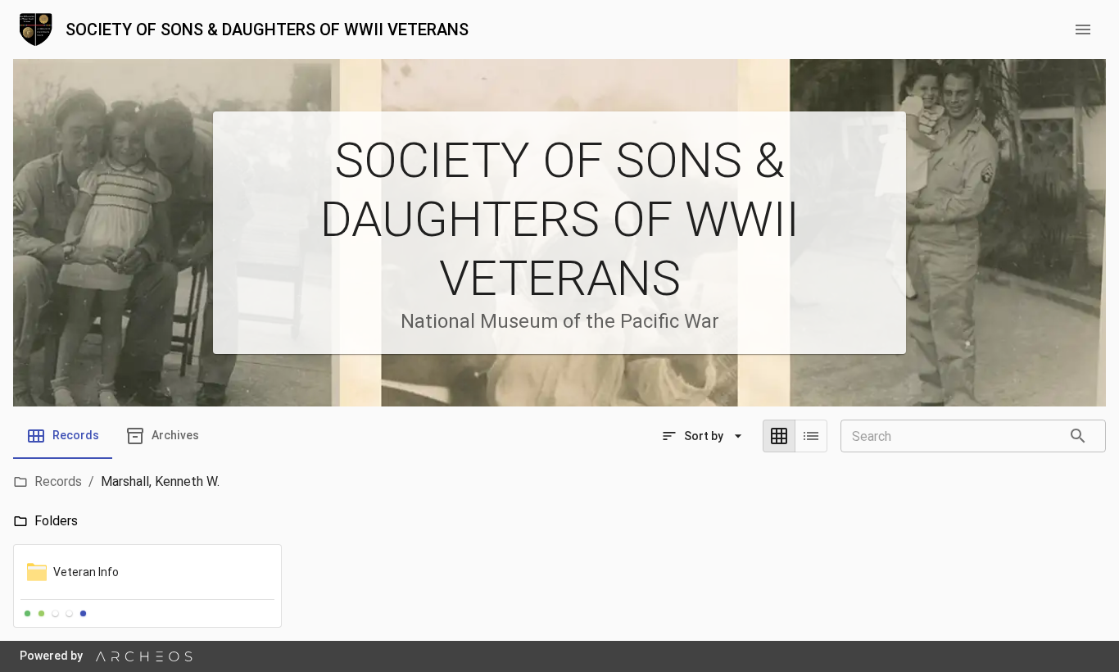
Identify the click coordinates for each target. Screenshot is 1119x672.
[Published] (41, 613)
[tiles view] (779, 436)
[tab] (62, 436)
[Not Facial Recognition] (69, 613)
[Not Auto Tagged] (55, 613)
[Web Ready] (27, 613)
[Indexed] (83, 613)
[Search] (1078, 436)
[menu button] (1083, 29)
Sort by (703, 436)
